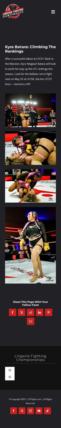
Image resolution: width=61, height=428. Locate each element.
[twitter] (22, 410)
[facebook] (13, 410)
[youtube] (39, 410)
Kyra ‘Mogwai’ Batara (33, 63)
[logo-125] (13, 4)
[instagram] (30, 410)
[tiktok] (47, 410)
